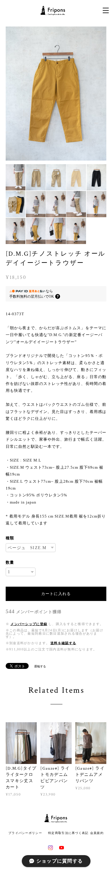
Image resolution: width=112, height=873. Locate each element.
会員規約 (97, 833)
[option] (56, 94)
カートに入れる (55, 593)
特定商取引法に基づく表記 (68, 833)
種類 (10, 538)
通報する (40, 666)
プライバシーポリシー (25, 833)
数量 (10, 562)
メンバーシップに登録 (28, 624)
